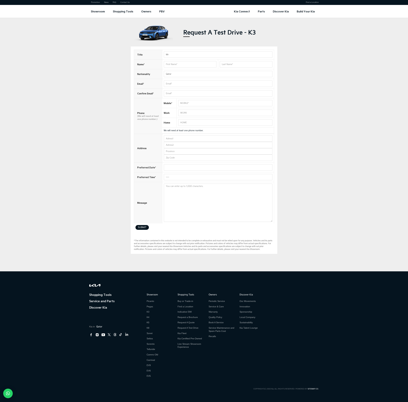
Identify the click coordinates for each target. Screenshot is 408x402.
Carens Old (152, 354)
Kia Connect (242, 11)
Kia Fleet (182, 333)
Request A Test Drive (188, 328)
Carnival (151, 360)
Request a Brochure (188, 317)
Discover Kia (281, 11)
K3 (148, 311)
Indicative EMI (185, 311)
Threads (115, 334)
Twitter (109, 334)
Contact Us (125, 2)
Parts (261, 11)
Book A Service (216, 322)
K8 (148, 328)
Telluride (151, 349)
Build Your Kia (306, 11)
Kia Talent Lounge (249, 328)
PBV (162, 11)
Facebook (91, 335)
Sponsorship (246, 311)
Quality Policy (215, 317)
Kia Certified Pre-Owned (190, 338)
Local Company (247, 317)
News (106, 2)
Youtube (103, 335)
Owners (146, 11)
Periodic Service (217, 301)
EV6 (149, 370)
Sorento (151, 344)
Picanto (150, 301)
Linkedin (126, 335)
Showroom (98, 11)
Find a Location (312, 2)
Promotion (95, 2)
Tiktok (120, 334)
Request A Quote (186, 322)
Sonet (150, 333)
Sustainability (246, 322)
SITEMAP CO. (313, 389)
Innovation (245, 306)
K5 (148, 322)
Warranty (213, 311)
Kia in (95, 326)
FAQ (114, 2)
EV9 (149, 365)
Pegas (150, 306)
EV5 (149, 376)
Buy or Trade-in (185, 301)
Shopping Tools (123, 11)
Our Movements (248, 301)
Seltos (150, 338)
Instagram (97, 335)
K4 (148, 317)
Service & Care (216, 306)
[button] (8, 393)
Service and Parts (102, 301)
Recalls (212, 336)
